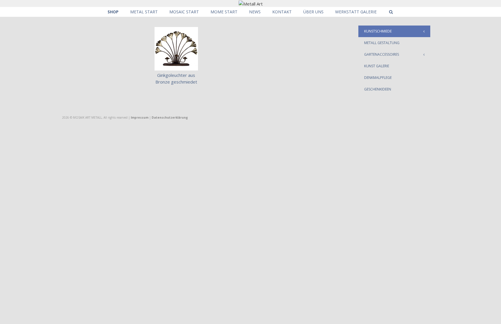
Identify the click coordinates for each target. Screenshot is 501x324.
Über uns (313, 12)
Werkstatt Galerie (356, 12)
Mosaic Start (184, 12)
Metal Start (144, 12)
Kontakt (282, 12)
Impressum (139, 117)
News (255, 12)
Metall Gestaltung (382, 42)
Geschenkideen (377, 89)
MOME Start (223, 12)
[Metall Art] (251, 3)
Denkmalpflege (378, 77)
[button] (425, 31)
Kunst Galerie (376, 66)
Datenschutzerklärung (170, 117)
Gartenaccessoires (381, 54)
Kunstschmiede (378, 31)
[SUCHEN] (390, 12)
